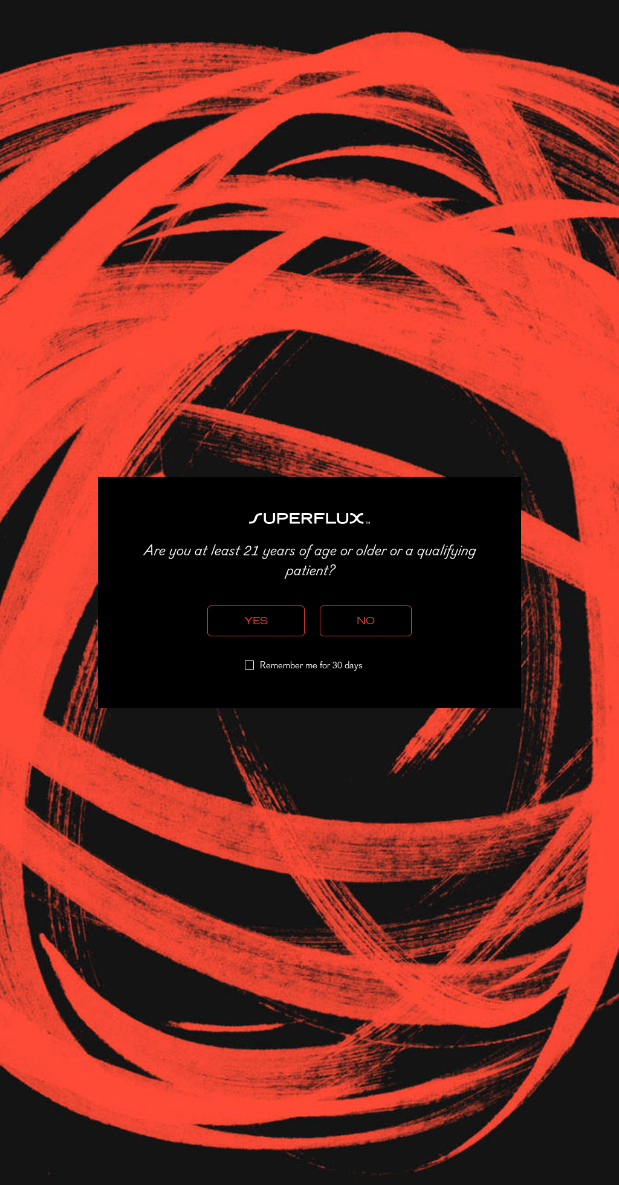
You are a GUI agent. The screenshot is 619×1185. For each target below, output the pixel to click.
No (366, 621)
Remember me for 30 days (311, 666)
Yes (256, 621)
